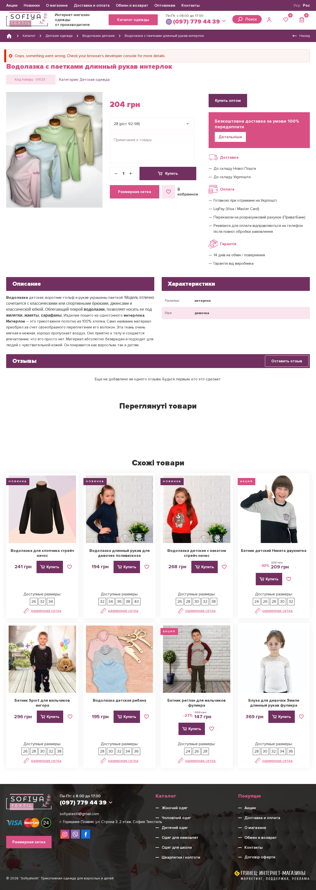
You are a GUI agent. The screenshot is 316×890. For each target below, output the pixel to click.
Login (270, 20)
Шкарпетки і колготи (181, 857)
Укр (297, 5)
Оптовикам (164, 5)
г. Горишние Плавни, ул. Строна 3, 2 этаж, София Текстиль (111, 821)
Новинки (32, 5)
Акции (12, 5)
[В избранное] (70, 567)
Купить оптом (228, 100)
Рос (306, 5)
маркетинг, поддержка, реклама (275, 879)
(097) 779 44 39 (196, 21)
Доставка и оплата (92, 5)
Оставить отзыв (286, 361)
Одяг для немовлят (180, 837)
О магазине (57, 5)
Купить (171, 173)
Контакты (190, 5)
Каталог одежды (133, 19)
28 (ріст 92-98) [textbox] (127, 123)
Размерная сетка (134, 191)
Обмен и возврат (132, 5)
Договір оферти (259, 857)
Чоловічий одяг (176, 817)
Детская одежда (94, 79)
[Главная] (9, 36)
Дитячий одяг (175, 827)
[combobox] (152, 123)
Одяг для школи (177, 847)
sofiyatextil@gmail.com (79, 813)
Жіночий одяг (175, 807)
